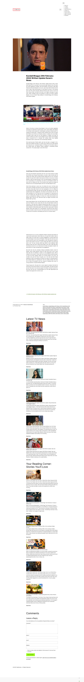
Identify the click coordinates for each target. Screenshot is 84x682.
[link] (25, 106)
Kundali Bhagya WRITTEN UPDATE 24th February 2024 (53, 313)
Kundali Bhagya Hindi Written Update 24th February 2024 (59, 309)
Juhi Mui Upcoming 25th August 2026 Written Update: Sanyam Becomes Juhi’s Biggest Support (41, 403)
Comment (28, 623)
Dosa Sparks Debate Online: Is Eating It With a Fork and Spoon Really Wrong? (40, 527)
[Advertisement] (42, 31)
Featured (25, 304)
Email (27, 640)
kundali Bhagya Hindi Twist (56, 308)
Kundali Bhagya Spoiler (47, 311)
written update (66, 313)
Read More (28, 343)
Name (27, 635)
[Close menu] (64, 3)
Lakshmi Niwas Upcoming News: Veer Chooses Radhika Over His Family (41, 426)
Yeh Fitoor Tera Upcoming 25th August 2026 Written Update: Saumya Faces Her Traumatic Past (42, 333)
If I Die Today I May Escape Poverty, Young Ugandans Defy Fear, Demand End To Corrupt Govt (38, 106)
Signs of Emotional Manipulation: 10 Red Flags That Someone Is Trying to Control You (41, 503)
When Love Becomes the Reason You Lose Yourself (36, 549)
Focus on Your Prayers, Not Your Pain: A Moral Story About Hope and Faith (41, 480)
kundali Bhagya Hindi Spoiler (61, 307)
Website (27, 645)
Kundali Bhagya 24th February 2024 (55, 306)
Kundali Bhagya (30, 304)
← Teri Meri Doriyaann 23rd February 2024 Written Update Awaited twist (41, 294)
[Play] (57, 115)
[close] (42, 678)
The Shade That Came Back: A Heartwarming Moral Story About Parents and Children (41, 595)
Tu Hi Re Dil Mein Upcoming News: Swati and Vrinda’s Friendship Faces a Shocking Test (41, 380)
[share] (51, 106)
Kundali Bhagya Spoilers (56, 311)
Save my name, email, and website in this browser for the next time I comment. (41, 651)
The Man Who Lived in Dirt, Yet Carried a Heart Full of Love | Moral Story (41, 572)
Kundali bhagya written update (62, 312)
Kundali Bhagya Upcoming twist (51, 312)
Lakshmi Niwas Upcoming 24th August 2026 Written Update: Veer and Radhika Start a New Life (40, 449)
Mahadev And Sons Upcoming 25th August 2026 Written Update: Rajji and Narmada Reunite (41, 356)
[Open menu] (60, 9)
